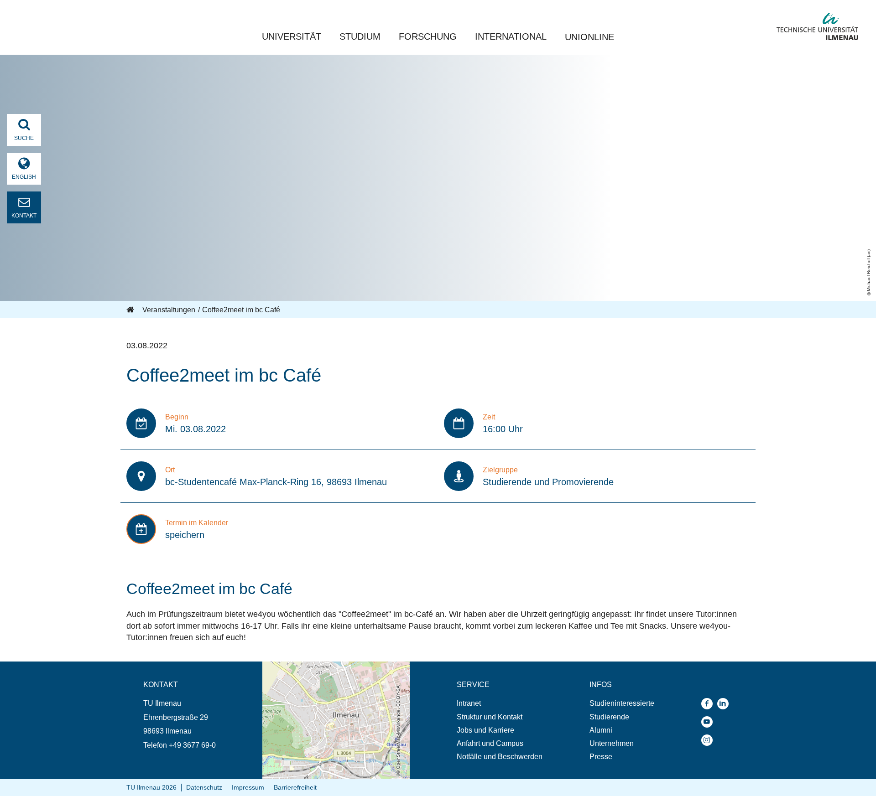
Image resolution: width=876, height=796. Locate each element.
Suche (24, 138)
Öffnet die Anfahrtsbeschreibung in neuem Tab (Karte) (330, 670)
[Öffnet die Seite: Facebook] (709, 703)
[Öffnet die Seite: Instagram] (709, 740)
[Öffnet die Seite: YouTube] (709, 722)
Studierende (609, 717)
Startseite (131, 310)
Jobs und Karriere (485, 730)
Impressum (248, 787)
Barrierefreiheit (295, 787)
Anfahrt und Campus (490, 743)
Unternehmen (611, 743)
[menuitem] (499, 703)
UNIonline (589, 37)
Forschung (428, 36)
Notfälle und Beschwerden (499, 756)
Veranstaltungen (168, 310)
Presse (600, 756)
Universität (291, 36)
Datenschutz (204, 787)
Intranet (469, 703)
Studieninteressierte (621, 703)
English (24, 177)
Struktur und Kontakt (489, 717)
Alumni (600, 730)
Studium (360, 36)
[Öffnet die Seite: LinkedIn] (725, 703)
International (511, 36)
